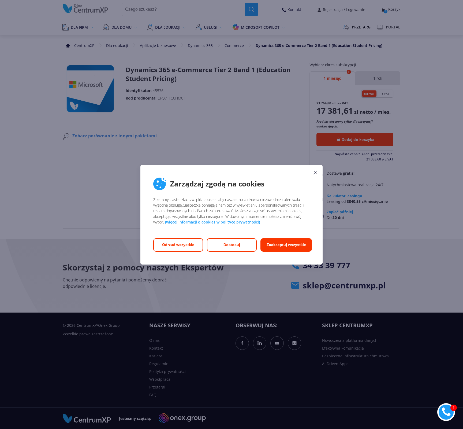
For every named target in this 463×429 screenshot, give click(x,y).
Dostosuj (231, 245)
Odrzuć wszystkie (178, 245)
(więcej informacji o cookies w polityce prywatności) (212, 222)
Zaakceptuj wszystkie (286, 245)
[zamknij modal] (315, 172)
